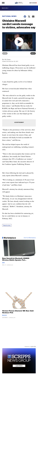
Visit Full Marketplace (30, 237)
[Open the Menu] (3, 2)
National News (9, 16)
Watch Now (32, 2)
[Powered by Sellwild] (33, 346)
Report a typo (7, 225)
